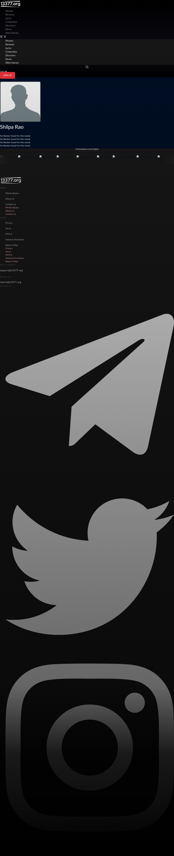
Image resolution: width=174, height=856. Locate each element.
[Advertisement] (49, 6)
